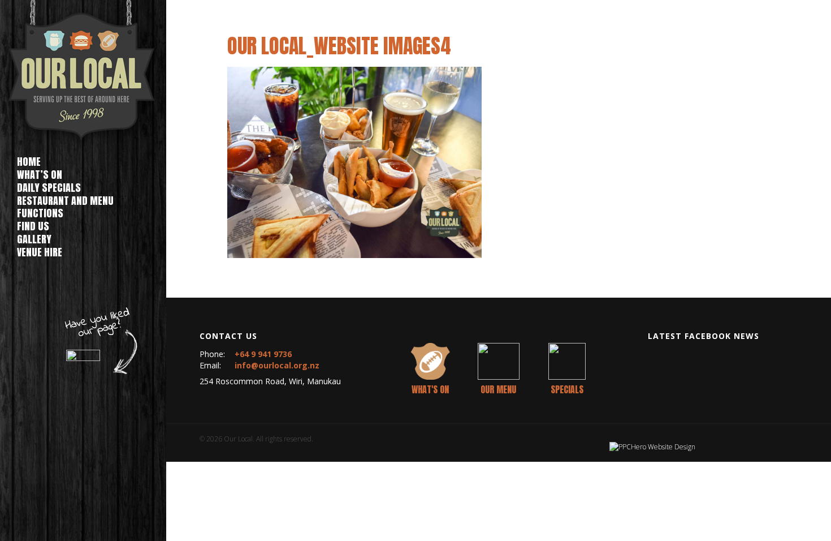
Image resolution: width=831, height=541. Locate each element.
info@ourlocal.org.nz (277, 365)
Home (29, 161)
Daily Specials (49, 187)
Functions (40, 213)
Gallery (34, 239)
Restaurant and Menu (65, 200)
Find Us (33, 226)
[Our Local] (83, 74)
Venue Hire (39, 252)
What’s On (39, 174)
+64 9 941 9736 (263, 354)
